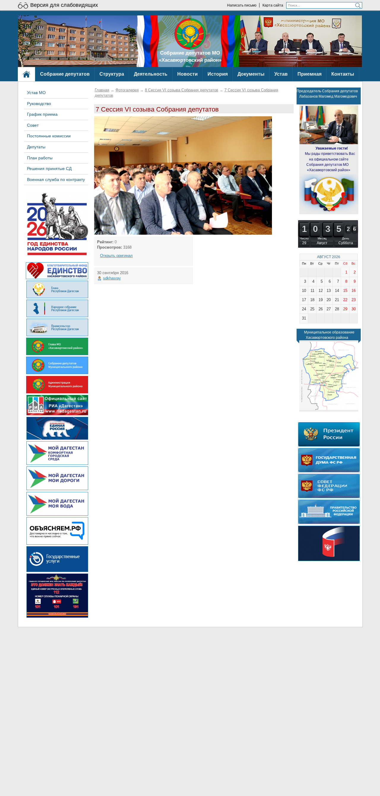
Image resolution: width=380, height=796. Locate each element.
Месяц (322, 238)
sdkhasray (112, 278)
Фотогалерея (127, 90)
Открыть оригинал (116, 255)
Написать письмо (241, 5)
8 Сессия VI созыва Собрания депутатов (181, 90)
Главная (102, 90)
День (345, 238)
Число (304, 238)
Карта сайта (272, 5)
